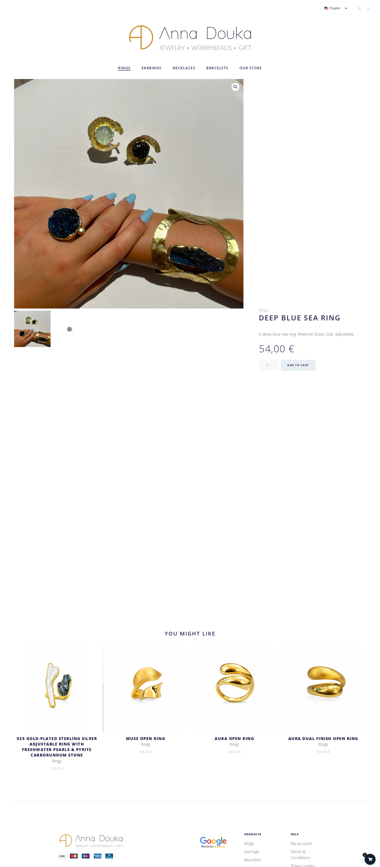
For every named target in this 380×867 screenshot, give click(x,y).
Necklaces (184, 68)
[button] (235, 87)
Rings (124, 68)
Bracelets (217, 68)
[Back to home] (190, 37)
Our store (250, 68)
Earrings (152, 68)
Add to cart (298, 365)
